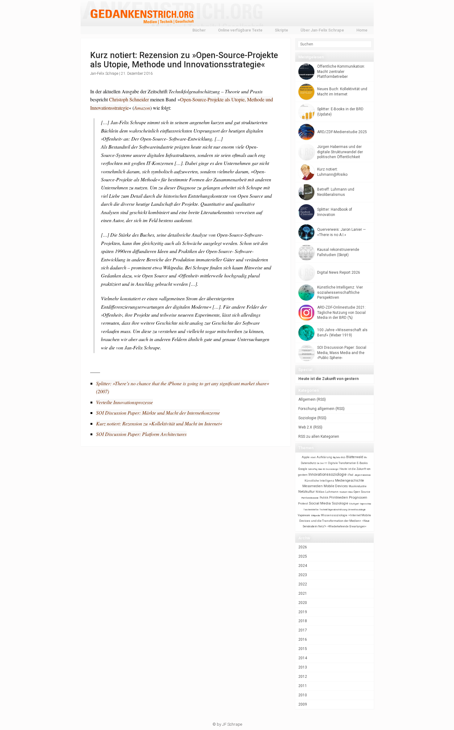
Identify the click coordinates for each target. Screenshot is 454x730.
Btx (365, 457)
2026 (302, 547)
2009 (302, 704)
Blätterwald (354, 457)
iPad (350, 474)
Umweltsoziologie (357, 509)
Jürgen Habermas (362, 475)
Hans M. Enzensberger (328, 469)
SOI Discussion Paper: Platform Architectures (141, 434)
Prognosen (358, 497)
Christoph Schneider (129, 99)
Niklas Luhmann (327, 491)
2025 (302, 556)
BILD (343, 457)
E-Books (362, 463)
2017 (302, 630)
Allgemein (307, 399)
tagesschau (365, 503)
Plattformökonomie (310, 498)
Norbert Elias (346, 492)
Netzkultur (306, 491)
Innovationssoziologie (328, 474)
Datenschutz (308, 463)
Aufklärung (324, 457)
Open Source (362, 491)
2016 (302, 639)
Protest (303, 503)
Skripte (281, 30)
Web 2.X (305, 427)
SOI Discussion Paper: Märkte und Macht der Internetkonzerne (158, 412)
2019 (302, 612)
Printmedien (338, 498)
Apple (305, 457)
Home (362, 30)
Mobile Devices (336, 486)
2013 (302, 667)
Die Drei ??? (322, 463)
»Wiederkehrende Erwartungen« (346, 526)
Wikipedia (315, 515)
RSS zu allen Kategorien (318, 436)
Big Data (336, 457)
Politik (324, 497)
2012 (302, 676)
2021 (302, 593)
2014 (302, 658)
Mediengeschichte (349, 481)
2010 (302, 695)
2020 (302, 603)
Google (302, 468)
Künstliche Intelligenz (319, 480)
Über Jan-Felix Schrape (322, 30)
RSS (321, 399)
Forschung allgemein (316, 409)
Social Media (320, 503)
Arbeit (313, 457)
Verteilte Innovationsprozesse (124, 402)
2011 (302, 686)
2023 (302, 575)
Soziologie (307, 418)
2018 (302, 621)
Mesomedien (312, 486)
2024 (302, 565)
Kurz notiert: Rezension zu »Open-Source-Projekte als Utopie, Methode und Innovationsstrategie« (184, 60)
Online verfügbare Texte (240, 30)
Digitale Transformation (342, 463)
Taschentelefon (310, 509)
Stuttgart (354, 503)
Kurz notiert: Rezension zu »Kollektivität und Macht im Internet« (159, 423)
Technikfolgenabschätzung (333, 509)
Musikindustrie (358, 486)
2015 (302, 649)
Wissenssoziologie (334, 515)
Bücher (199, 30)
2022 (302, 584)
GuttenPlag (312, 469)
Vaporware (304, 515)
